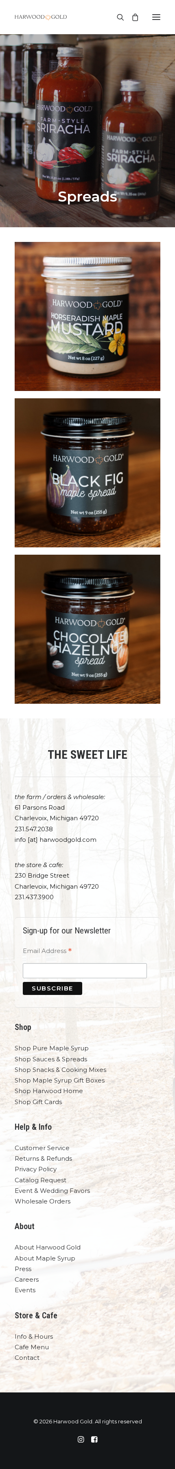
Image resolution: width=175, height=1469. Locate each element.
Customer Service (42, 1148)
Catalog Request (40, 1180)
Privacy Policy (36, 1169)
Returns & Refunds (43, 1158)
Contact (27, 1357)
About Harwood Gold (48, 1247)
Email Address (47, 951)
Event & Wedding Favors (52, 1191)
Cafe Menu (32, 1347)
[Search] (116, 17)
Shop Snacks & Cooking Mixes (60, 1070)
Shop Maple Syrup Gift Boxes (60, 1080)
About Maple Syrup (45, 1258)
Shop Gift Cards (38, 1102)
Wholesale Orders (42, 1201)
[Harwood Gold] (41, 17)
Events (25, 1290)
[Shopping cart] (131, 17)
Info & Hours (34, 1336)
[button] (156, 17)
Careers (27, 1279)
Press (23, 1269)
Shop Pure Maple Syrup (52, 1048)
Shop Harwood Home (49, 1091)
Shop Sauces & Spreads (51, 1059)
